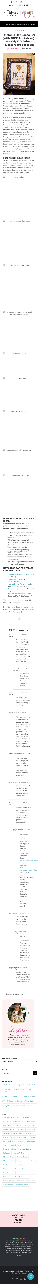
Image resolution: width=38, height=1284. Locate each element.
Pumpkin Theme (8, 1173)
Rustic (33, 1173)
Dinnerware (30, 1133)
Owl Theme (21, 1165)
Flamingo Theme (9, 1141)
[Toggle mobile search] (29, 17)
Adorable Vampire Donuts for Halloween (19, 1096)
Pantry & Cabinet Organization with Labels (19, 1085)
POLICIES (18, 1220)
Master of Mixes (18, 1153)
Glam (5, 1145)
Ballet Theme (18, 1121)
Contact (24, 1273)
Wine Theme (30, 1181)
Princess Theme (20, 1169)
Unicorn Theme (8, 1181)
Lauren (15, 931)
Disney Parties (22, 1137)
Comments (26, 49)
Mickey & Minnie (8, 1161)
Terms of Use (16, 1273)
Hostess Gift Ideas (9, 1149)
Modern (19, 1161)
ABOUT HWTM (18, 1215)
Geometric (21, 1141)
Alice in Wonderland (24, 1117)
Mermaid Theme (8, 1157)
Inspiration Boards (25, 1149)
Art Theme (7, 1121)
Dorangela (12, 635)
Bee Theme (7, 1125)
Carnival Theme (8, 1129)
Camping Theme (29, 1125)
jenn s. (15, 669)
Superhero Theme (21, 1177)
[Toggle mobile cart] (25, 17)
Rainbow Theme (22, 1173)
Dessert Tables (18, 1133)
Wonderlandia (8, 1185)
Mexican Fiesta (22, 1157)
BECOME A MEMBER (22, 5)
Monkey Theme (30, 1161)
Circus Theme (31, 1129)
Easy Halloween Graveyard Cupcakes (17, 1106)
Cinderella (20, 1129)
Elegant (32, 1137)
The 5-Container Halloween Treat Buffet (18, 1101)
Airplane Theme (8, 1117)
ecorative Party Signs (17, 594)
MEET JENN (18, 1218)
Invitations (6, 1153)
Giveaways (31, 1141)
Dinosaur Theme (9, 1137)
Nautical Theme (8, 1165)
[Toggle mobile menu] (34, 17)
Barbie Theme (30, 1121)
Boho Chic (17, 1125)
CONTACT (18, 1222)
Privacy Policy (29, 1271)
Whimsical (20, 1181)
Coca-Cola (6, 1133)
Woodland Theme (22, 1185)
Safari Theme (8, 1177)
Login (11, 5)
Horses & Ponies (15, 1145)
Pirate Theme (8, 1169)
